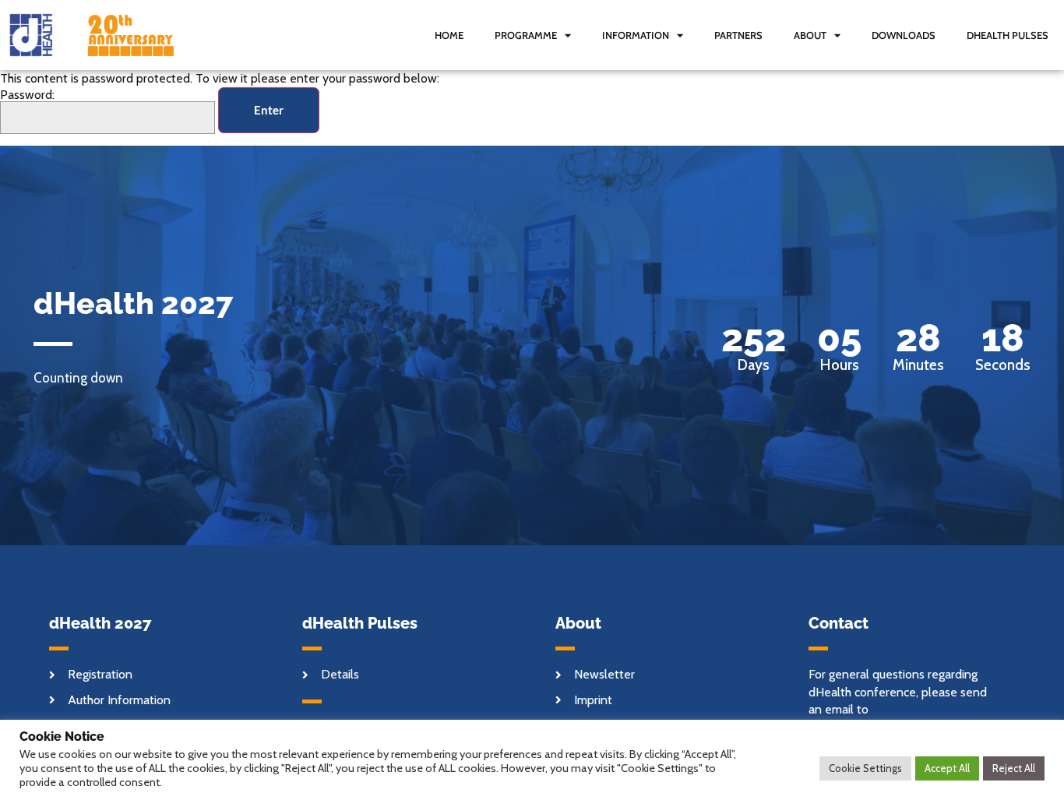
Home (449, 35)
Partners (738, 35)
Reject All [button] (1013, 768)
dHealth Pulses (1007, 35)
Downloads (903, 35)
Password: (27, 95)
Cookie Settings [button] (865, 768)
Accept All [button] (947, 768)
